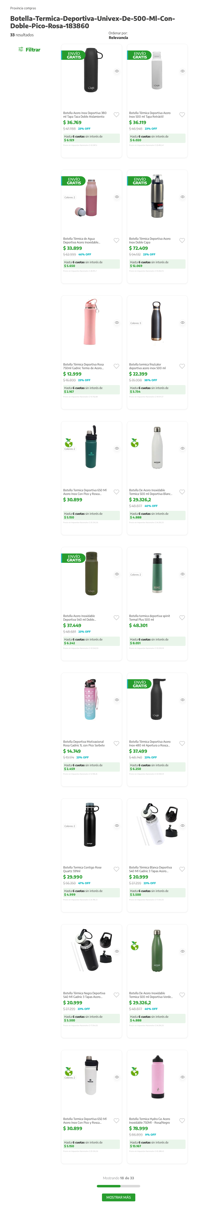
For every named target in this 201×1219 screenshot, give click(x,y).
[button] (117, 71)
